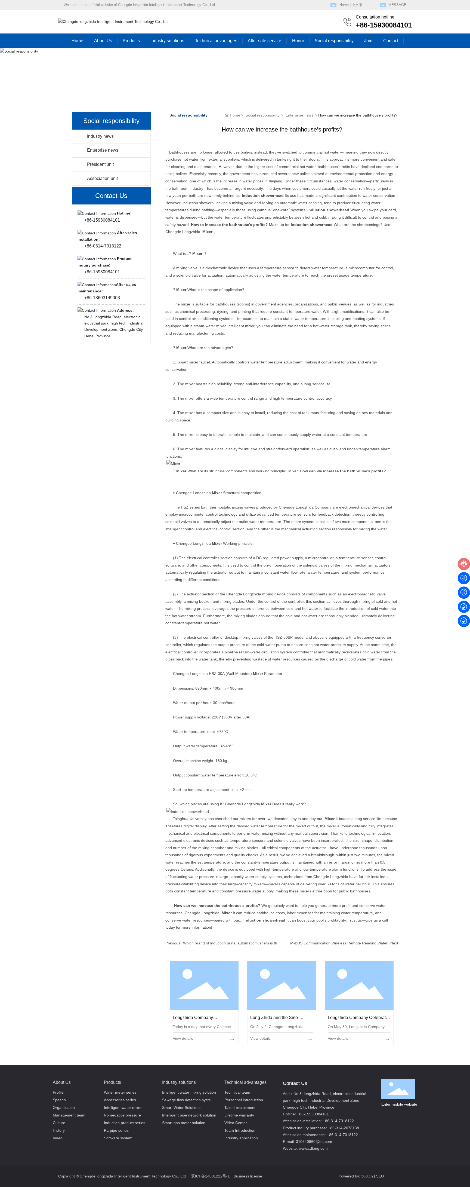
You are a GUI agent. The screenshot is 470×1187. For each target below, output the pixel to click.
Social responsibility (262, 115)
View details (183, 1038)
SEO (380, 1176)
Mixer (208, 232)
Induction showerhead (263, 195)
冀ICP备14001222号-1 (210, 1176)
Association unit (102, 178)
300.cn (367, 1176)
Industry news (100, 136)
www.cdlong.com (313, 1148)
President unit (100, 164)
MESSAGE (397, 5)
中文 (355, 5)
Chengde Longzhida (243, 804)
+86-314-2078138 (343, 1128)
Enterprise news (102, 150)
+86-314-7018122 (338, 1121)
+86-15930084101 (384, 25)
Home (344, 5)
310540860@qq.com (314, 1141)
